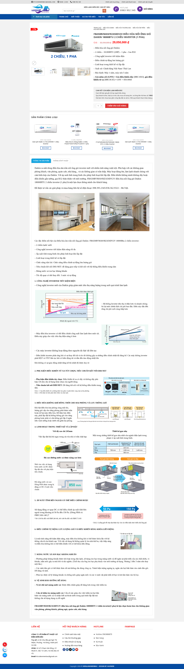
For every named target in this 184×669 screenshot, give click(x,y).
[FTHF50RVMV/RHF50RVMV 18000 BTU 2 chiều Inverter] (107, 129)
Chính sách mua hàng (112, 2)
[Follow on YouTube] (76, 649)
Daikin (38, 168)
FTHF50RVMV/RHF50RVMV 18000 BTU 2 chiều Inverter (107, 143)
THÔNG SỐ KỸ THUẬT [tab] (60, 161)
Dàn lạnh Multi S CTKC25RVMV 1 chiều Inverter (45, 143)
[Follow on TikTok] (70, 649)
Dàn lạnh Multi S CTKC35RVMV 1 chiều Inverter (138, 143)
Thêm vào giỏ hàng (116, 106)
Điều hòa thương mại (123, 28)
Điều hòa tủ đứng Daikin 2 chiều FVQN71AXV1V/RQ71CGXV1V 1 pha (77, 143)
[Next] (86, 46)
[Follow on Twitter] (73, 649)
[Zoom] (34, 63)
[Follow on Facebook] (64, 649)
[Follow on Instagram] (67, 649)
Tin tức (101, 17)
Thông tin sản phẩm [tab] (41, 161)
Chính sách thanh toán (129, 2)
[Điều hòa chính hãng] (40, 9)
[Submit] (104, 11)
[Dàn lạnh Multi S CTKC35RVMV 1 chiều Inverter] (138, 129)
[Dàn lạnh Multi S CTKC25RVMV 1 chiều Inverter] (45, 129)
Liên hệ (111, 17)
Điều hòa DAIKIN (108, 28)
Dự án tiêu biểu (88, 17)
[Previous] (35, 46)
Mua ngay (45, 148)
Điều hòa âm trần (139, 28)
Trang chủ (63, 17)
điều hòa (56, 168)
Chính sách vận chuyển (145, 2)
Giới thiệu (75, 17)
